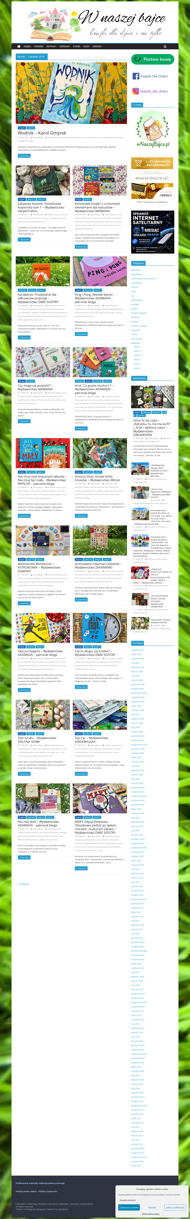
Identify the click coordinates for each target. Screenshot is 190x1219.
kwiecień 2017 (137, 1131)
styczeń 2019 (137, 1041)
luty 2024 (135, 779)
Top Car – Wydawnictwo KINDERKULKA (91, 739)
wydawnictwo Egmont (45, 585)
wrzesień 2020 (138, 955)
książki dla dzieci (92, 137)
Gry (132, 295)
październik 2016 (139, 1157)
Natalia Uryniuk (102, 309)
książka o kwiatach (107, 574)
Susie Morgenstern (30, 839)
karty (58, 578)
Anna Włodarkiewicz (55, 745)
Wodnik (120, 137)
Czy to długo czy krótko (114, 658)
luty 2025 (135, 727)
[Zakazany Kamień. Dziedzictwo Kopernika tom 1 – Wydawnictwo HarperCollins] (43, 167)
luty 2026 (135, 675)
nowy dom (54, 832)
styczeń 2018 (137, 1092)
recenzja (44, 218)
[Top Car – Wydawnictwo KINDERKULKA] (100, 701)
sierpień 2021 (137, 908)
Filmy (133, 291)
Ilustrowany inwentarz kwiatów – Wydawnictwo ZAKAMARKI (98, 565)
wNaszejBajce (38, 137)
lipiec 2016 (136, 1165)
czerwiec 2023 (137, 813)
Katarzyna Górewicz (77, 137)
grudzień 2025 (138, 684)
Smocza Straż (113, 494)
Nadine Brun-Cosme (57, 662)
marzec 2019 (137, 1032)
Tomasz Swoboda (87, 410)
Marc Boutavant (100, 403)
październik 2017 (139, 1105)
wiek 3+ (98, 290)
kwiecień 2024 (137, 770)
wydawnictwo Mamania (84, 229)
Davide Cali (109, 745)
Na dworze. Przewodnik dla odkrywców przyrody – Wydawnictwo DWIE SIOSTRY (38, 298)
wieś (29, 756)
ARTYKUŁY (136, 270)
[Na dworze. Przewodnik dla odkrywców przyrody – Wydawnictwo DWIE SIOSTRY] (43, 258)
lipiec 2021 (136, 912)
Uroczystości (137, 338)
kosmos (64, 578)
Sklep (86, 46)
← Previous (22, 884)
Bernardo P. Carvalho (56, 305)
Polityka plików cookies (150, 1214)
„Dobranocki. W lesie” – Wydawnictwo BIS (161, 621)
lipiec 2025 (136, 706)
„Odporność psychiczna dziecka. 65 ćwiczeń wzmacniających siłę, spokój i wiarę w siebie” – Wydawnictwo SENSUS (152, 576)
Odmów (152, 1207)
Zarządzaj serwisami (128, 1200)
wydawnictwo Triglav (26, 141)
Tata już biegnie (28, 669)
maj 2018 (135, 1075)
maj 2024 (135, 766)
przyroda (55, 316)
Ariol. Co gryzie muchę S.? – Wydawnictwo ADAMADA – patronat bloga (94, 389)
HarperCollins (53, 214)
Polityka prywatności (48, 1191)
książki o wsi (36, 749)
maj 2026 (135, 663)
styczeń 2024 (137, 783)
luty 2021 (135, 933)
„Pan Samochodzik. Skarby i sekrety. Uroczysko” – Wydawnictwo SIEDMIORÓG (159, 601)
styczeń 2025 (137, 731)
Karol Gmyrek (63, 137)
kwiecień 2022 (137, 873)
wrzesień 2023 (138, 800)
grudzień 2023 (138, 787)
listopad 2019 (137, 998)
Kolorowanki (137, 300)
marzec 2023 (137, 826)
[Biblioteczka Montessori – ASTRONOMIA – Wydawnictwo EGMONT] (43, 527)
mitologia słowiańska (108, 137)
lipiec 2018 (136, 1067)
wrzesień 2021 (138, 903)
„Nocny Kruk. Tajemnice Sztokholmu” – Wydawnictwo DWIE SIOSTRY (161, 493)
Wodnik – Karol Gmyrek (42, 133)
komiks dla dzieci (97, 400)
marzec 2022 (137, 877)
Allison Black (110, 214)
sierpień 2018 (137, 1062)
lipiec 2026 (136, 654)
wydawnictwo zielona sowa (42, 756)
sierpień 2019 (137, 1011)
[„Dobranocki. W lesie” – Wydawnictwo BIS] (140, 618)
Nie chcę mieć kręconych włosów (42, 494)
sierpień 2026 (137, 650)
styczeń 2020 (137, 989)
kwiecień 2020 (137, 976)
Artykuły (51, 46)
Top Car (116, 752)
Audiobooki (136, 274)
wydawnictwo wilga (82, 498)
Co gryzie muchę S (112, 396)
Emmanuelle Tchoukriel (114, 571)
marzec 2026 (137, 671)
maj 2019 (135, 1024)
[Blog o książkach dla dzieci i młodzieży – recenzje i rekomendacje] (19, 46)
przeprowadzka (43, 836)
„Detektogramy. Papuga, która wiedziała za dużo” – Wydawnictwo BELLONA (160, 470)
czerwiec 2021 (137, 916)
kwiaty (82, 578)
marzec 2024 (137, 774)
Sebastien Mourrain (104, 752)
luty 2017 (135, 1140)
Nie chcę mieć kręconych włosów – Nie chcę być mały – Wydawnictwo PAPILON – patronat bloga (42, 480)
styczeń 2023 (137, 834)
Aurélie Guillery (54, 658)
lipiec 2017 (136, 1118)
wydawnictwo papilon (42, 498)
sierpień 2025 (137, 701)
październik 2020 (139, 950)
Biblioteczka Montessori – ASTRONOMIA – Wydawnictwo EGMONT (39, 567)
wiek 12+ (31, 199)
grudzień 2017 (138, 1097)
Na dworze (26, 312)
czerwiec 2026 (137, 658)
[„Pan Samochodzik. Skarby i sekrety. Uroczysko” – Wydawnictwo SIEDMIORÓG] (140, 594)
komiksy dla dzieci (112, 400)
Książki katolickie (139, 313)
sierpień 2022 (137, 856)
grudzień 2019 (138, 993)
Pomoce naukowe (139, 326)
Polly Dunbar (42, 400)
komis (77, 403)
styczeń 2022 (137, 886)
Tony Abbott (53, 218)
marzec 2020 (137, 981)
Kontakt (97, 46)
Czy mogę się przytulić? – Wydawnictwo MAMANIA (35, 387)
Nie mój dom (44, 832)
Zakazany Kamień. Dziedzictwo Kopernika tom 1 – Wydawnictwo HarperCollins (41, 207)
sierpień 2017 (137, 1114)
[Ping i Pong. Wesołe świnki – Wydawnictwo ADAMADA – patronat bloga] (100, 258)
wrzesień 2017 (138, 1110)
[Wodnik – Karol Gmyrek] (71, 63)
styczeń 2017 (137, 1144)
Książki (27, 46)
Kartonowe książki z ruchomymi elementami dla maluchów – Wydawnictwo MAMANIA (97, 207)
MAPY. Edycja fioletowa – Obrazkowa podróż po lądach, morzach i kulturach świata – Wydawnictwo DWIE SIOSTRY (96, 827)
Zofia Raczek (31, 403)
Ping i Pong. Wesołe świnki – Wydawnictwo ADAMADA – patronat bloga (95, 298)
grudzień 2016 (138, 1148)
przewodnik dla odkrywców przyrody (37, 316)
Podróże (38, 46)
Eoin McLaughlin (54, 393)
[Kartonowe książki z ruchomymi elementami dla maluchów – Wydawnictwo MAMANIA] (100, 167)
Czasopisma (136, 283)
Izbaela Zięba (80, 662)
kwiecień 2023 (137, 822)
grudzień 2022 (138, 839)
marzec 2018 (137, 1084)
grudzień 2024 (138, 736)
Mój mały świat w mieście (98, 225)
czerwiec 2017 (137, 1122)
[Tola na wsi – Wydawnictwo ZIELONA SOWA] (43, 701)
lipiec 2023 (136, 809)
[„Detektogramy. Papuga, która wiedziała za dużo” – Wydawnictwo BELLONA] (140, 464)
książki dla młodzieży (31, 218)
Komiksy (79, 381)
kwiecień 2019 (137, 1028)
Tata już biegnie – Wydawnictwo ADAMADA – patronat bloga (40, 653)
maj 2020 (135, 972)
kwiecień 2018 (137, 1079)
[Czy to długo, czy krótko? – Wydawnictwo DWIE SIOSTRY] (100, 614)
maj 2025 (135, 714)
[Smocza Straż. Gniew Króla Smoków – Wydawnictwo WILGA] (100, 439)
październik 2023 (139, 796)
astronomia (52, 575)
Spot (118, 225)
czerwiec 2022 (137, 865)
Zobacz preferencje (175, 1207)
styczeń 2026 (137, 680)
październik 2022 (139, 847)
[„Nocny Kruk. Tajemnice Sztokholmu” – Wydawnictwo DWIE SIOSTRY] (140, 488)
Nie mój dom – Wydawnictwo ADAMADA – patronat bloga (38, 823)
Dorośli (134, 287)
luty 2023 (135, 830)
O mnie (76, 46)
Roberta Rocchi (30, 585)
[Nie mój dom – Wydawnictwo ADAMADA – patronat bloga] (43, 785)
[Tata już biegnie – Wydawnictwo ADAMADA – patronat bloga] (43, 614)
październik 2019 (139, 1002)
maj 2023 (135, 817)
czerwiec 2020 (137, 968)
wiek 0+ (88, 199)
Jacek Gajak (52, 137)
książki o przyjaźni (33, 396)
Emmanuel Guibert (82, 400)
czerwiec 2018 (137, 1071)
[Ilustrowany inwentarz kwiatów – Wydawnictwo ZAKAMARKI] (100, 527)
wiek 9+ (41, 290)
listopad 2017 (137, 1101)
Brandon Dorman (90, 487)
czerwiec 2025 (137, 710)
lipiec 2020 (136, 963)
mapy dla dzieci (103, 840)
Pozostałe (135, 330)
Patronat (65, 46)
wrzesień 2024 (138, 749)
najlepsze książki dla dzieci (42, 312)
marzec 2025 (137, 723)
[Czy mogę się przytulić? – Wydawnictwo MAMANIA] (43, 348)
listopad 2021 (137, 895)
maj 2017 (135, 1127)
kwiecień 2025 (137, 718)
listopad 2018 (137, 1049)
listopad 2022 (137, 843)
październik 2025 (139, 693)
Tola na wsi (22, 756)
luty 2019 (135, 1036)
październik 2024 (139, 744)
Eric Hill (119, 214)
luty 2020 (135, 985)
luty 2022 (135, 882)
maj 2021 (135, 920)
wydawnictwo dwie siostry (34, 320)
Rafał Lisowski (94, 494)
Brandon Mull (103, 487)
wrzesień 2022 (138, 852)
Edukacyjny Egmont (35, 578)
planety (21, 585)
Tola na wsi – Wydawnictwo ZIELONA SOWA (37, 739)
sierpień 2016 (137, 1161)
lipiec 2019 (136, 1015)
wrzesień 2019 (138, 1006)
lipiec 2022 (136, 860)
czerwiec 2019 (137, 1019)
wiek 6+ (31, 128)
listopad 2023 (137, 791)
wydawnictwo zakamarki (102, 581)
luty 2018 (135, 1088)
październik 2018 (139, 1054)
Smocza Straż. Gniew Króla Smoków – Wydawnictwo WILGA (97, 478)
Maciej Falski (37, 582)
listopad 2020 (137, 946)
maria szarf (35, 491)
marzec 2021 (137, 929)
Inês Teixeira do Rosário (27, 309)
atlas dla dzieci (90, 840)
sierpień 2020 (137, 959)
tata (19, 669)
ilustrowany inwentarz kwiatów (86, 574)
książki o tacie (43, 662)
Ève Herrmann (49, 578)
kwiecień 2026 (137, 667)
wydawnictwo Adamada (84, 316)
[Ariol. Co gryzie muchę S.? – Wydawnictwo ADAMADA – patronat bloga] (100, 348)
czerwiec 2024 (137, 761)
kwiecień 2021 (137, 925)
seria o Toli (59, 752)
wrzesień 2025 (138, 697)
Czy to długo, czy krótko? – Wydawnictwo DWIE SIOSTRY (95, 653)
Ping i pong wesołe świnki (104, 312)
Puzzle (134, 334)
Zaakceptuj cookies (129, 1207)
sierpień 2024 (137, 753)
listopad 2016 (137, 1152)
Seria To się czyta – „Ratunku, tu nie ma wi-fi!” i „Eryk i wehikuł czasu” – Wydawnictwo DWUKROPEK (152, 427)
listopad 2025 (137, 688)
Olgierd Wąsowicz (116, 309)
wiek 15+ (41, 199)
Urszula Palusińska (109, 665)
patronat (83, 407)
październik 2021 (139, 899)
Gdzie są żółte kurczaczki (96, 218)
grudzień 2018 (138, 1045)
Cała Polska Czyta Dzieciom (143, 278)
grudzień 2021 (138, 890)
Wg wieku (135, 343)
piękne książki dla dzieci (84, 312)
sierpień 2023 (137, 804)
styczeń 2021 (137, 938)
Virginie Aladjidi (86, 581)
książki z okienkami (105, 222)
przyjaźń (51, 400)
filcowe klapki (80, 218)
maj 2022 (135, 869)
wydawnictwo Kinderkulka (85, 756)
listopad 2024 (137, 740)
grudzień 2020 (138, 942)
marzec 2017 (137, 1135)
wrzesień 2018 (138, 1058)
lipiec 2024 (136, 757)
